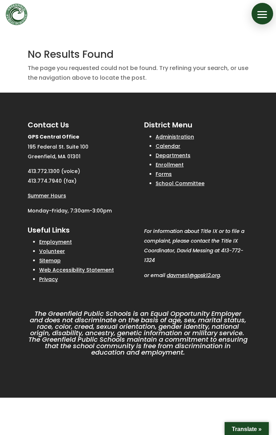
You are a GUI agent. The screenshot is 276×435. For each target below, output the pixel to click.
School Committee (180, 183)
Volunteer (52, 251)
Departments (173, 155)
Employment (55, 241)
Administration (175, 136)
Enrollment (170, 164)
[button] (262, 13)
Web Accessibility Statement (76, 269)
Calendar (168, 146)
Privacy (48, 279)
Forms (164, 174)
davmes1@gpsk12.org (193, 275)
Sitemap (50, 260)
